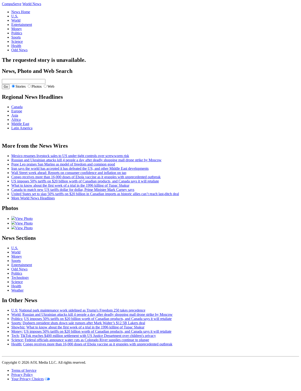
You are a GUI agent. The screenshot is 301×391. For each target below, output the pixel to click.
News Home (20, 12)
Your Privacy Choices (27, 379)
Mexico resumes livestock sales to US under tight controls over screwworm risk (70, 156)
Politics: (17, 319)
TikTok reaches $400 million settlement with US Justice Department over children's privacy (88, 336)
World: (16, 314)
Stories (21, 86)
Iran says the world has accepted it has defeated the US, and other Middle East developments (80, 168)
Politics (16, 33)
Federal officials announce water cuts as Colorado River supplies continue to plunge (87, 340)
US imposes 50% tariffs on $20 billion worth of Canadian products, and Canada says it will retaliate (85, 181)
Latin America (21, 128)
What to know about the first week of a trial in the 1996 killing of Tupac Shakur (70, 185)
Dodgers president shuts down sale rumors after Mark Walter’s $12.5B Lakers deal (84, 323)
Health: (16, 344)
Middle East (20, 124)
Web (51, 86)
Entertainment (21, 25)
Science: (17, 340)
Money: (17, 331)
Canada (17, 107)
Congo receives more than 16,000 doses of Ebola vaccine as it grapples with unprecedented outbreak (86, 177)
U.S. (14, 16)
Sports (16, 37)
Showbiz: (18, 327)
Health (16, 46)
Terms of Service (23, 370)
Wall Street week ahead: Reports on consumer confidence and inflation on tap (68, 173)
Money (16, 29)
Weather (17, 290)
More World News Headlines (33, 198)
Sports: (16, 323)
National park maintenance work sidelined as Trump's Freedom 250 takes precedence (82, 310)
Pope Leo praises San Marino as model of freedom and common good (63, 164)
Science (17, 41)
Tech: (15, 336)
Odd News (19, 50)
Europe (16, 111)
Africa (16, 120)
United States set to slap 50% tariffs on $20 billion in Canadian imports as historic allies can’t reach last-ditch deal (95, 194)
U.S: (14, 310)
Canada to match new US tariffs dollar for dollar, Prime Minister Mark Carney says (72, 190)
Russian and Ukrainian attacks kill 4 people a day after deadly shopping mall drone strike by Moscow (86, 160)
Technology (20, 278)
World (15, 20)
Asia (14, 115)
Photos (37, 86)
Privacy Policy (22, 375)
